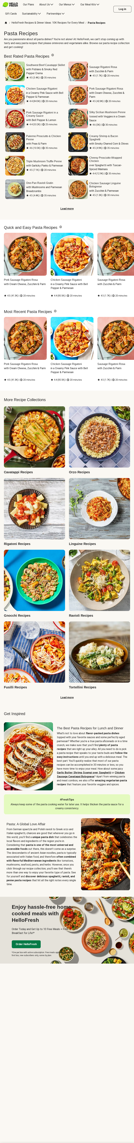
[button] (53, 55)
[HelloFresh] (10, 4)
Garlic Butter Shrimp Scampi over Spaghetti (84, 772)
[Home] (6, 23)
